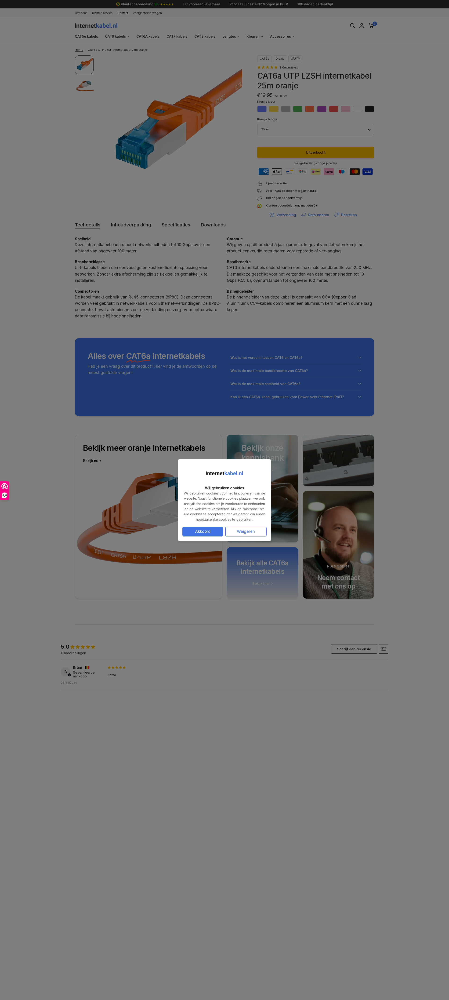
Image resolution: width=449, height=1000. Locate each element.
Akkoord (202, 531)
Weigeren (246, 531)
